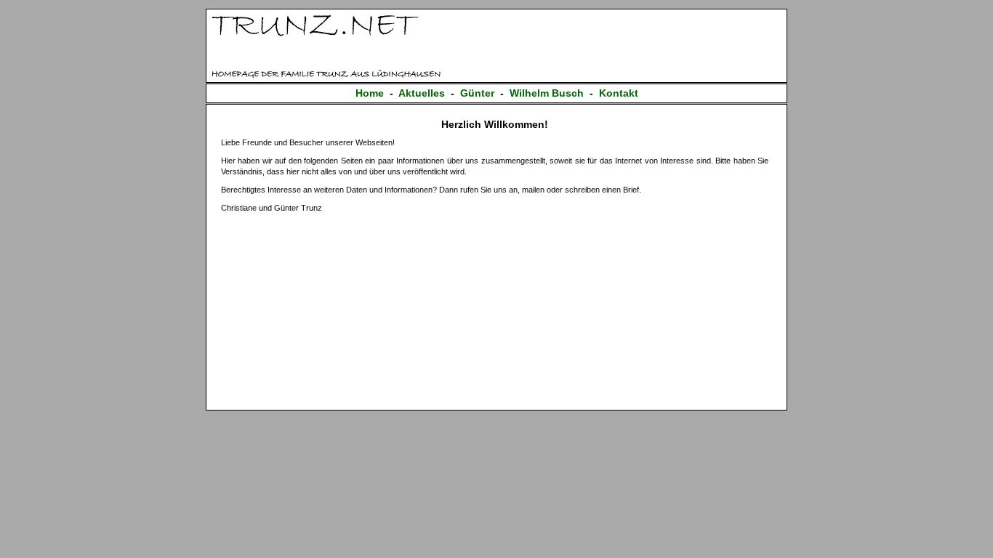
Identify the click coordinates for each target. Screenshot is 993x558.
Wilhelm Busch (547, 93)
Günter (477, 93)
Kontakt (618, 93)
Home (369, 93)
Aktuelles (421, 93)
